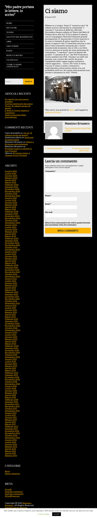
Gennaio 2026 (11, 187)
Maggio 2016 (11, 447)
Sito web (48, 212)
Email (48, 204)
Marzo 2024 (10, 236)
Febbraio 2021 (11, 319)
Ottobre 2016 (11, 435)
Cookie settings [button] (43, 514)
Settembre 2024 (12, 223)
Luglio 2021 (10, 308)
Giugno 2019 (11, 364)
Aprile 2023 (10, 261)
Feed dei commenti (14, 494)
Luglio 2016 (10, 442)
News (71, 110)
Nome (48, 196)
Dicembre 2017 (12, 404)
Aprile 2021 (10, 314)
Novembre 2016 (12, 433)
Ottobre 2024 (11, 220)
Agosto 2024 (11, 225)
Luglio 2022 (10, 281)
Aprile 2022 (10, 288)
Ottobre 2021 (11, 301)
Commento (50, 171)
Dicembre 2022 (12, 270)
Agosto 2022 (11, 279)
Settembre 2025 (12, 196)
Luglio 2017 (10, 415)
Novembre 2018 (12, 379)
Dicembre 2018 (12, 377)
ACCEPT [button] (57, 514)
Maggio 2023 (11, 258)
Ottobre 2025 (11, 193)
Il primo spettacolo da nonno (19, 104)
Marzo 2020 (10, 344)
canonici (49, 112)
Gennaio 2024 (11, 240)
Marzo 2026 (10, 182)
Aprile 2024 (10, 234)
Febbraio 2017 (11, 426)
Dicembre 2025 (12, 189)
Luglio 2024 (10, 227)
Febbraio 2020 (12, 346)
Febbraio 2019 (11, 373)
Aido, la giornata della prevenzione (15, 116)
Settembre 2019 (12, 357)
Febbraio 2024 (11, 238)
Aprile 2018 (10, 395)
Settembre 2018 (12, 384)
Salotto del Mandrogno (19, 37)
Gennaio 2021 (11, 321)
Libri (8, 42)
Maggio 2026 (11, 178)
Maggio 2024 (11, 232)
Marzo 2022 (10, 290)
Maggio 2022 (11, 285)
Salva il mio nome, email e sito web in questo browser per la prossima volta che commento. (67, 224)
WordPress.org (12, 496)
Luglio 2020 (10, 335)
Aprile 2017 (10, 422)
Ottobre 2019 (11, 355)
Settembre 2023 (12, 249)
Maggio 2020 (11, 339)
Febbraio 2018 (11, 399)
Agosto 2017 (11, 413)
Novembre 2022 (12, 272)
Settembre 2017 (12, 411)
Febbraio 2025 (11, 211)
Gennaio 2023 (11, 267)
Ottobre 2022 (11, 274)
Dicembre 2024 (12, 216)
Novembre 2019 (12, 352)
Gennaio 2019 (11, 375)
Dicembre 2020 (12, 323)
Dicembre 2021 (12, 296)
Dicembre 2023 (12, 243)
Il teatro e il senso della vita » (81, 149)
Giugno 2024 (11, 229)
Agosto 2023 (11, 252)
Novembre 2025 (12, 191)
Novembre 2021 (12, 299)
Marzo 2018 (10, 397)
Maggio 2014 (11, 455)
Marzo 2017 (10, 424)
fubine (57, 112)
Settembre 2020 (12, 330)
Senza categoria (12, 474)
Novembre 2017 (12, 406)
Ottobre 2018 (11, 382)
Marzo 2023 (10, 263)
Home (9, 23)
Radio (9, 51)
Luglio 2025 (10, 200)
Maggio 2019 (11, 366)
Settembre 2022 (12, 276)
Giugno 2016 (11, 444)
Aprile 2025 (10, 207)
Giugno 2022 (11, 283)
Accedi (8, 489)
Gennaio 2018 (11, 402)
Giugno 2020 (11, 337)
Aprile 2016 (10, 449)
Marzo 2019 (10, 370)
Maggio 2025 (11, 205)
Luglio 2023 (10, 254)
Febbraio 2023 (11, 265)
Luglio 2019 (10, 361)
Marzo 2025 (10, 209)
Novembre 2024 (12, 218)
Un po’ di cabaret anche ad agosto (18, 134)
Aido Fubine (12, 46)
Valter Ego (12, 60)
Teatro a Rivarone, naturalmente (19, 143)
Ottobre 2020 (11, 328)
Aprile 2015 (10, 453)
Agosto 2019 (11, 359)
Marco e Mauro (14, 55)
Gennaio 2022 (11, 294)
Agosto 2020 (11, 332)
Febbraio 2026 (11, 185)
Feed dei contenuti (14, 492)
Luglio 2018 (10, 388)
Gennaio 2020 (11, 348)
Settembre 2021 (12, 303)
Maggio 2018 (11, 393)
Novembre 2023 (12, 245)
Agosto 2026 (11, 171)
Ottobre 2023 (11, 247)
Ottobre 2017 (11, 408)
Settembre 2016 (12, 438)
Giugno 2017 (11, 417)
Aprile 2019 (10, 368)
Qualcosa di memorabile (19, 138)
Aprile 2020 (10, 341)
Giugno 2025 (11, 202)
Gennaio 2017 (11, 429)
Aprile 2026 (10, 180)
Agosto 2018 (11, 386)
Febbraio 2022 (11, 292)
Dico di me (11, 28)
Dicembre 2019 (12, 350)
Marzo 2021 (10, 317)
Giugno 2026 (11, 176)
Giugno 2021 (11, 310)
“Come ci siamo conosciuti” (14, 66)
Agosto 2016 (11, 440)
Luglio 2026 (10, 173)
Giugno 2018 (11, 391)
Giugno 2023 (11, 256)
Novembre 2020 (12, 326)
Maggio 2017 (11, 420)
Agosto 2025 (11, 198)
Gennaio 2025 (11, 214)
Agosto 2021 (11, 305)
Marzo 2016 (10, 451)
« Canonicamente (53, 148)
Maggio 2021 (11, 312)
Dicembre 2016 (12, 431)
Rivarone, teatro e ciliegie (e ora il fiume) (17, 154)
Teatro (10, 32)
